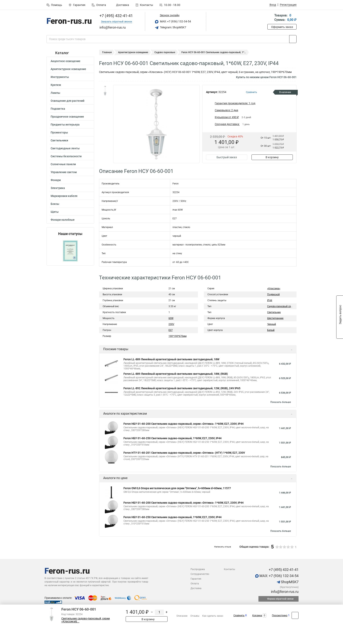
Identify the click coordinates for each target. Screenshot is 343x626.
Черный (271, 324)
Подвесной (273, 294)
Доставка (122, 5)
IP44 (269, 300)
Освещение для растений (67, 100)
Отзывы (194, 615)
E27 (171, 330)
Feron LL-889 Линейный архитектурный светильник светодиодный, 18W (171, 359)
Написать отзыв (222, 546)
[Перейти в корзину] (270, 18)
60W (171, 318)
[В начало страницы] (295, 615)
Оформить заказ (282, 27)
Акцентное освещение (65, 61)
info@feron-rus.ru (284, 592)
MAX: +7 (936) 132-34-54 (175, 21)
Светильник (274, 312)
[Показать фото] (105, 91)
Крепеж (56, 84)
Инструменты (60, 77)
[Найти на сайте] (293, 39)
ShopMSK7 (289, 582)
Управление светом (64, 172)
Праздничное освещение (67, 116)
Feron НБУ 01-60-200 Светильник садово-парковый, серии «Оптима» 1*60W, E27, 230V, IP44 (183, 423)
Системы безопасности (66, 156)
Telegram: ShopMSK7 (172, 27)
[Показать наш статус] (70, 250)
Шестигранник (275, 318)
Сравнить (239, 615)
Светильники (59, 140)
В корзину (272, 157)
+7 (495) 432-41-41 (115, 15)
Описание (181, 615)
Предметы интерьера (65, 124)
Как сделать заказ (212, 615)
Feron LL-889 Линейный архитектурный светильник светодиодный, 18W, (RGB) (175, 373)
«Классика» (273, 288)
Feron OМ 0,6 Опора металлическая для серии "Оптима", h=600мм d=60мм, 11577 (177, 488)
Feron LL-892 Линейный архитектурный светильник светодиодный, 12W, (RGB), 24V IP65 (181, 388)
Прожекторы (59, 132)
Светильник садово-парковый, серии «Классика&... (85, 620)
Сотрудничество (200, 574)
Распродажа (198, 569)
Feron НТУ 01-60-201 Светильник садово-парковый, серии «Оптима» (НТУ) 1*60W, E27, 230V (184, 452)
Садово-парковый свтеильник (284, 306)
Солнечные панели (63, 164)
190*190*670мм (178, 336)
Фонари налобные (63, 219)
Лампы (55, 92)
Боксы (55, 203)
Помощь (56, 5)
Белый (271, 330)
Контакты (146, 5)
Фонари (56, 180)
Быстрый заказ (227, 157)
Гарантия (79, 5)
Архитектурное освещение (68, 69)
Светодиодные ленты (65, 148)
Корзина (257, 615)
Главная (107, 52)
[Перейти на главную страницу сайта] (68, 21)
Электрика (58, 188)
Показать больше (280, 402)
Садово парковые (164, 52)
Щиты (55, 211)
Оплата (101, 5)
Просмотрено (279, 615)
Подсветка (58, 108)
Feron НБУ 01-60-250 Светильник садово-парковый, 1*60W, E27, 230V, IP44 (172, 438)
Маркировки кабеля (64, 195)
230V (171, 324)
